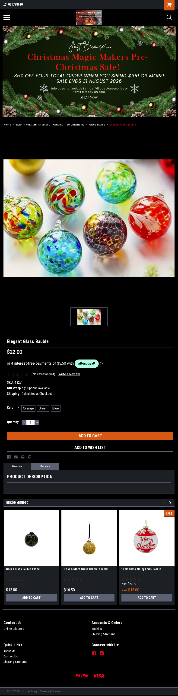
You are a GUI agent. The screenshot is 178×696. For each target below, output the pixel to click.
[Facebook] (9, 457)
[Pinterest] (30, 457)
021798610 (15, 4)
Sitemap (56, 691)
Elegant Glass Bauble (123, 124)
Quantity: (13, 422)
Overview (17, 466)
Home (7, 124)
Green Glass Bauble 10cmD (23, 569)
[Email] (16, 457)
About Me (9, 651)
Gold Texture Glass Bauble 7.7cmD (86, 569)
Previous (164, 503)
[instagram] (102, 653)
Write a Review (69, 374)
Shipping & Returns (103, 634)
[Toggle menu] (6, 17)
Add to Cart (31, 598)
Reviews (45, 466)
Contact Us (10, 656)
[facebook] (94, 653)
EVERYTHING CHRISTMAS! (32, 124)
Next (171, 503)
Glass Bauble (97, 124)
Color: (13, 407)
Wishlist (97, 628)
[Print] (23, 457)
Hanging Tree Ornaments (68, 124)
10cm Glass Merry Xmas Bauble (141, 569)
